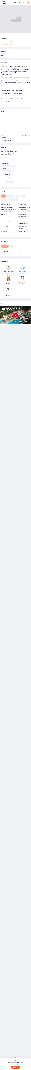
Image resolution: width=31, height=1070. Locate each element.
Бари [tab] (12, 246)
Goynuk (11, 35)
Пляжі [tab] (3, 196)
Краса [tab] (3, 199)
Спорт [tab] (17, 196)
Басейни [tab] (10, 196)
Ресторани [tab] (5, 246)
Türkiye (7, 35)
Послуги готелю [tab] (12, 199)
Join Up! (2, 35)
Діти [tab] (23, 196)
